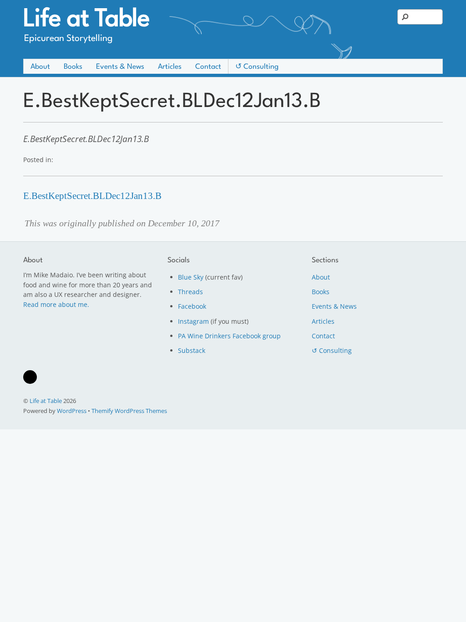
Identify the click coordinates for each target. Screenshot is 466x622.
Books (73, 67)
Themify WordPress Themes (129, 411)
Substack (191, 350)
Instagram (193, 321)
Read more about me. (56, 304)
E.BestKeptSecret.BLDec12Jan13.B (92, 195)
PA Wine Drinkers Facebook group (229, 335)
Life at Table (46, 401)
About (40, 67)
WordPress (71, 411)
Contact (208, 67)
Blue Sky (190, 277)
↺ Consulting (257, 67)
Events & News (120, 67)
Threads (190, 291)
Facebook (192, 306)
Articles (170, 67)
